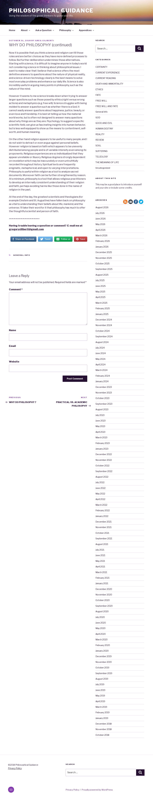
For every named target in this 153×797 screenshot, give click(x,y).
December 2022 (103, 454)
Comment (16, 289)
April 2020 (100, 634)
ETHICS (99, 89)
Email (12, 346)
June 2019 (100, 690)
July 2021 (99, 549)
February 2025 (102, 308)
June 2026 (100, 218)
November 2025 (103, 258)
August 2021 (101, 544)
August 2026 (101, 207)
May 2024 (100, 359)
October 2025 (102, 263)
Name (12, 330)
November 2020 (103, 594)
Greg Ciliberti (44, 40)
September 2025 (104, 269)
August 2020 (102, 611)
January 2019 (101, 718)
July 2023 (99, 415)
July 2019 (99, 684)
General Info (21, 255)
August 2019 (101, 679)
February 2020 (102, 645)
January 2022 (101, 516)
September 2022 (103, 471)
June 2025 (100, 286)
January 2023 (101, 448)
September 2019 (103, 673)
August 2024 (101, 342)
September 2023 (103, 404)
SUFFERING (101, 151)
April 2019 (100, 701)
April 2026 (100, 230)
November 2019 (103, 662)
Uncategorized (102, 168)
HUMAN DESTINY (104, 128)
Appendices (85, 30)
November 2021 (103, 527)
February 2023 (102, 443)
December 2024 (103, 319)
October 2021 (102, 533)
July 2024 (100, 347)
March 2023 (101, 437)
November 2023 (103, 392)
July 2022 (99, 482)
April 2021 (100, 566)
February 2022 (102, 510)
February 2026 (102, 241)
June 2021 (100, 555)
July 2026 (100, 213)
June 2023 (100, 420)
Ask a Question (43, 30)
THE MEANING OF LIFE (107, 162)
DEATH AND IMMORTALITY (109, 83)
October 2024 (102, 331)
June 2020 (100, 622)
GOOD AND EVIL (103, 123)
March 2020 (101, 639)
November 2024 (103, 325)
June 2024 (100, 353)
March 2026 (101, 235)
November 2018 (103, 729)
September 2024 (104, 336)
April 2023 (100, 432)
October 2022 (102, 465)
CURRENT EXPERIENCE (107, 72)
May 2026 (100, 224)
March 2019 (101, 707)
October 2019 (102, 667)
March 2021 (101, 572)
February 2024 (102, 375)
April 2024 (100, 364)
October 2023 (102, 398)
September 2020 (104, 606)
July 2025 (100, 280)
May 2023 (100, 426)
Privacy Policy (15, 768)
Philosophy (65, 30)
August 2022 (101, 476)
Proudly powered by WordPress (97, 789)
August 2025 (101, 274)
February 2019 (102, 712)
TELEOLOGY (101, 156)
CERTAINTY (101, 67)
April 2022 (100, 499)
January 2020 (102, 650)
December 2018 (103, 723)
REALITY (99, 134)
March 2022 (101, 505)
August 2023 (101, 409)
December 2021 (103, 521)
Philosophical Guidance (51, 10)
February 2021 (102, 578)
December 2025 (103, 252)
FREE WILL (101, 100)
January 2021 (101, 583)
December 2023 (103, 387)
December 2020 (103, 589)
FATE (98, 95)
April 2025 (100, 297)
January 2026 (101, 246)
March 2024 (101, 370)
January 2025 (101, 314)
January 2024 (101, 381)
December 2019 (103, 656)
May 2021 (100, 561)
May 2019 (100, 695)
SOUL (98, 145)
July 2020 (100, 617)
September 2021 (103, 538)
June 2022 (100, 488)
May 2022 (100, 493)
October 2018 (102, 735)
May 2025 (100, 291)
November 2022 (103, 460)
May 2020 (100, 628)
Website (14, 361)
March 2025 (101, 303)
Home (12, 30)
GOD (97, 117)
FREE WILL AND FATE (106, 106)
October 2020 (102, 600)
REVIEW (99, 140)
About (24, 30)
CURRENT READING (105, 78)
